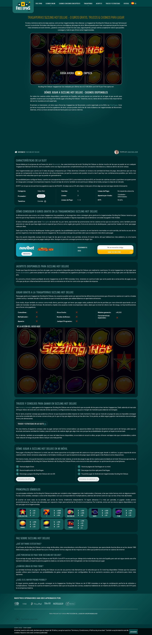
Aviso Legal (18, 628)
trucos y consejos (25, 407)
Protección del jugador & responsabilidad (82, 613)
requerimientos (82, 247)
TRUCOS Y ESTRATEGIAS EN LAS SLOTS (31, 423)
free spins (45, 222)
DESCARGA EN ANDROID (87, 479)
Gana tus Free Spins (114, 252)
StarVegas (114, 105)
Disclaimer (27, 628)
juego (79, 251)
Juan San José (132, 152)
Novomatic (56, 164)
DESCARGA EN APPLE (24, 479)
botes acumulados (23, 272)
